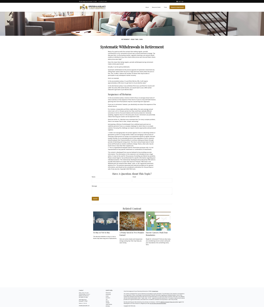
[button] (147, 7)
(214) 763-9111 (85, 295)
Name (93, 177)
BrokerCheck (155, 291)
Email (134, 177)
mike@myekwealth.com (84, 305)
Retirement (108, 292)
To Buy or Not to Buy (101, 232)
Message (94, 186)
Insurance (108, 297)
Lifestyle (107, 302)
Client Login (180, 1)
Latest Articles (109, 304)
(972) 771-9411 (103, 1)
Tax (106, 299)
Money (107, 301)
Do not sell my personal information (158, 303)
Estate (107, 296)
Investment (108, 294)
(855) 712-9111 (86, 294)
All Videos (108, 306)
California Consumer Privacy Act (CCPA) (169, 302)
